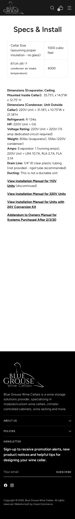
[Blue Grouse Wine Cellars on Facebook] (6, 486)
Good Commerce (43, 504)
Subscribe (63, 471)
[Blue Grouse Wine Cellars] (14, 8)
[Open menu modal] (69, 8)
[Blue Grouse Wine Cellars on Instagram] (12, 486)
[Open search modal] (52, 8)
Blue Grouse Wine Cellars (39, 500)
